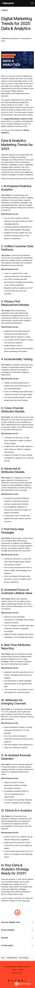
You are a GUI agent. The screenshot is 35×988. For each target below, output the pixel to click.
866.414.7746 (17, 973)
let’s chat (26, 901)
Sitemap (21, 970)
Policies (14, 970)
